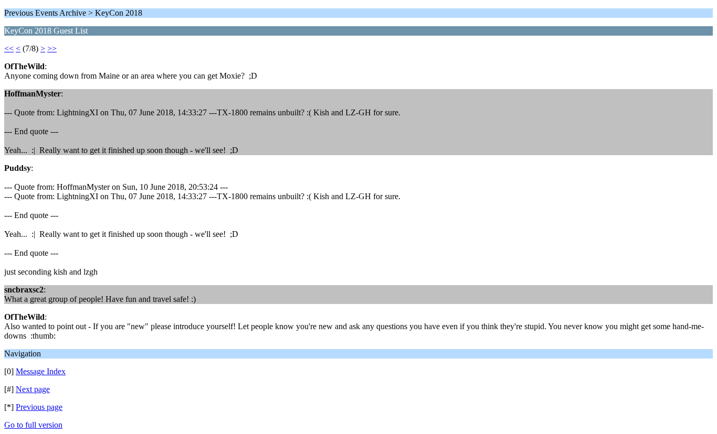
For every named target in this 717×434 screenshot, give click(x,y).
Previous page (39, 407)
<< (9, 48)
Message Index (41, 371)
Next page (33, 389)
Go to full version (33, 424)
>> (52, 48)
